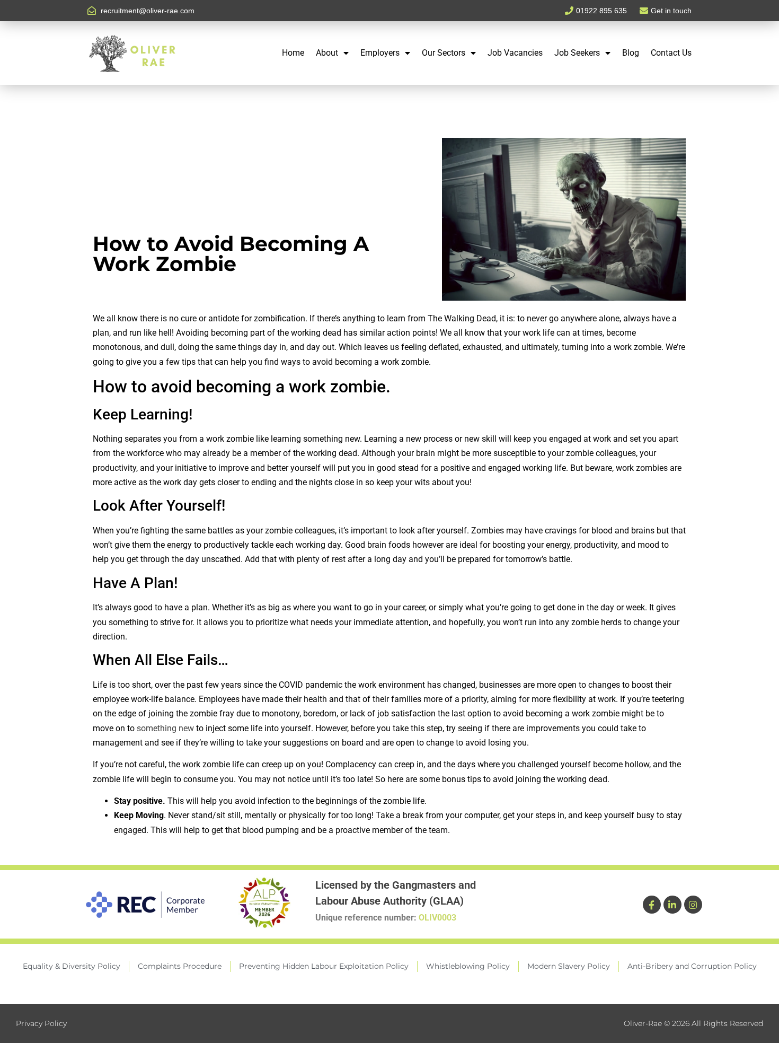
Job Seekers (577, 53)
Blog (630, 53)
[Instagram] (693, 905)
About (327, 53)
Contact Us (671, 53)
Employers (380, 53)
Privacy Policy (41, 1023)
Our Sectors (443, 53)
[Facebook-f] (652, 905)
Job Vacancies (515, 53)
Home (293, 53)
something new (165, 728)
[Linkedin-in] (672, 905)
